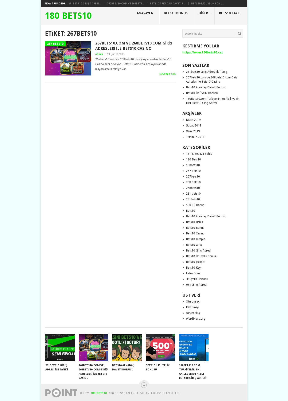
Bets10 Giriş (194, 244)
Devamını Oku (167, 73)
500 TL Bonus (195, 205)
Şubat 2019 (193, 125)
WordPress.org (195, 318)
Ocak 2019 (193, 131)
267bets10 (193, 176)
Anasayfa (145, 13)
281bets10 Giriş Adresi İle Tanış (206, 71)
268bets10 (193, 188)
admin (99, 54)
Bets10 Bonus (176, 13)
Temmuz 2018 (195, 137)
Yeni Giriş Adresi (196, 284)
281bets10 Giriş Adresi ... (84, 3)
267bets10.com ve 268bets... (125, 3)
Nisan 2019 (193, 119)
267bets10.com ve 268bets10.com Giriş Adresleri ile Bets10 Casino (133, 46)
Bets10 (190, 210)
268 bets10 (193, 182)
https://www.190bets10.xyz (202, 52)
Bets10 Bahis (194, 222)
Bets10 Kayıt (230, 13)
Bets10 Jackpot (195, 262)
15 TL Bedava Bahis (199, 153)
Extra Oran (193, 273)
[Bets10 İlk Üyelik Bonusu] (160, 347)
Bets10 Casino (195, 233)
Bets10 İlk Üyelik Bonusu (202, 93)
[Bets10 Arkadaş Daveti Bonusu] (127, 347)
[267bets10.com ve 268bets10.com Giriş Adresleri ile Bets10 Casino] (93, 347)
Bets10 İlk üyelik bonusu (202, 256)
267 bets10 (193, 170)
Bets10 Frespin (195, 239)
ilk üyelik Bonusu (197, 279)
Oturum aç (192, 301)
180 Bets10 (68, 15)
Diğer (203, 13)
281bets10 (193, 199)
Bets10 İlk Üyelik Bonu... (207, 3)
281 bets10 (193, 193)
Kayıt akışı (192, 307)
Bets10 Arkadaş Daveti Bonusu (206, 87)
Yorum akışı (193, 313)
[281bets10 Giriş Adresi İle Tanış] (60, 347)
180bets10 (193, 165)
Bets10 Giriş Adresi (198, 250)
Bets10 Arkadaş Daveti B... (168, 3)
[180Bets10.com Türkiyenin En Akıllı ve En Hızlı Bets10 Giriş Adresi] (194, 347)
